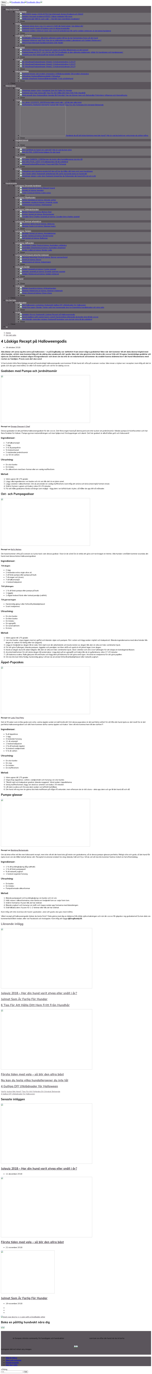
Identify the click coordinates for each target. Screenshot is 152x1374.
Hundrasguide (12, 1362)
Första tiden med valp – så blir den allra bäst (32, 1074)
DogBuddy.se (6, 1338)
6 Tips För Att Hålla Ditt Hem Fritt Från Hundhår (35, 1005)
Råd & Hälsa (11, 1358)
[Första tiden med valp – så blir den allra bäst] (46, 1069)
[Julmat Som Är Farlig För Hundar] (28, 1293)
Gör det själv (12, 1365)
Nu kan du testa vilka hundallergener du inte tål (34, 1080)
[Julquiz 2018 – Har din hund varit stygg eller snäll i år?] (46, 988)
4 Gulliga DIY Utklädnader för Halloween (29, 1086)
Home (8, 333)
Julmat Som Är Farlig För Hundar (24, 999)
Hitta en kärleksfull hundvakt (77, 1338)
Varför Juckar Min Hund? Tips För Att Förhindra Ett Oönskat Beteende (30, 1091)
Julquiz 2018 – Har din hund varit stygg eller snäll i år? (39, 993)
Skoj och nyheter (13, 1360)
